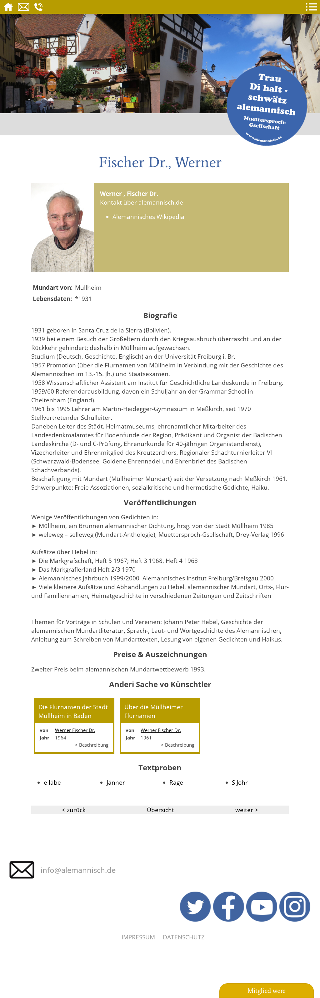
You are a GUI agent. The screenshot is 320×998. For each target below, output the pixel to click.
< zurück (74, 810)
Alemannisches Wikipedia (148, 216)
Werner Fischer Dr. (75, 730)
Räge (176, 782)
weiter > (246, 810)
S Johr (240, 782)
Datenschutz (184, 937)
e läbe (52, 782)
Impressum (138, 937)
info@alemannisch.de (78, 870)
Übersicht (160, 810)
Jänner (116, 782)
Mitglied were (267, 991)
